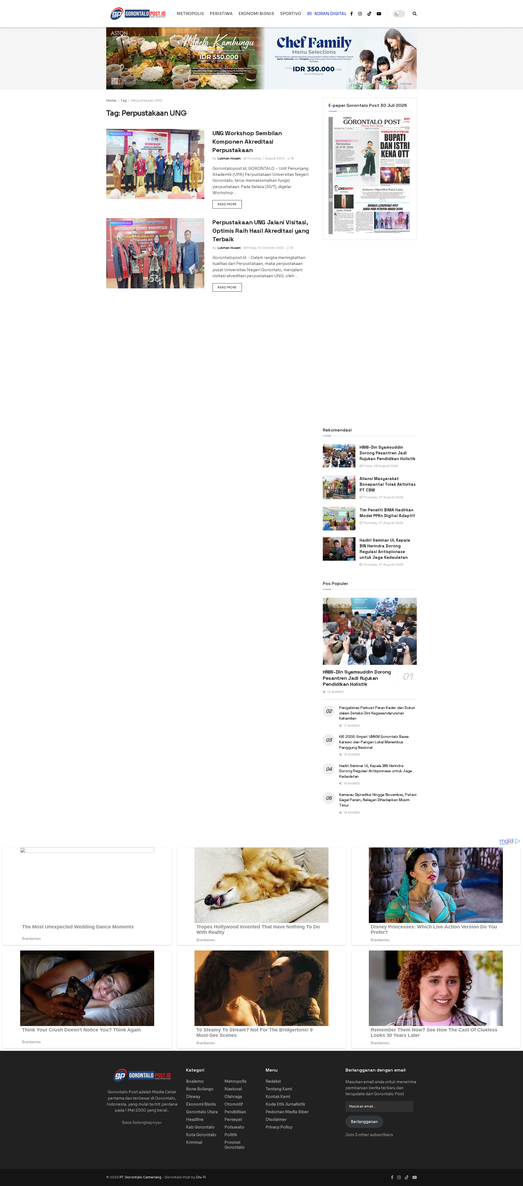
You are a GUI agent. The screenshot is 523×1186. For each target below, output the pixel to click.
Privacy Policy (279, 1127)
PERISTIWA (221, 13)
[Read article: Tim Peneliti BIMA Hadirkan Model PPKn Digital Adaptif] (339, 518)
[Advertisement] (370, 289)
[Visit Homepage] (137, 14)
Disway (193, 1096)
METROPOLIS (190, 13)
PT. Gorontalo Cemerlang (141, 1177)
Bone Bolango (200, 1089)
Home (111, 100)
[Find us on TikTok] (369, 14)
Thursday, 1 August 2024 (265, 158)
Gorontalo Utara (202, 1111)
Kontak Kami (278, 1096)
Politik (230, 1134)
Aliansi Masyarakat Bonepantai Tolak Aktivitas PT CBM (388, 484)
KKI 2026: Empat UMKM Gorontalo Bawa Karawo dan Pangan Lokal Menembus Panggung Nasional (374, 742)
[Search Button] (415, 13)
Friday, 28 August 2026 (380, 466)
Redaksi (273, 1081)
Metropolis (235, 1081)
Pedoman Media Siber (287, 1111)
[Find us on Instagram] (360, 14)
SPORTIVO (290, 13)
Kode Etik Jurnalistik (285, 1104)
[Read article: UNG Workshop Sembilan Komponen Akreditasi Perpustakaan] (155, 164)
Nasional (233, 1089)
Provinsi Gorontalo (234, 1145)
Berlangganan (364, 1121)
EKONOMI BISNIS (256, 13)
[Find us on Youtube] (379, 14)
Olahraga (233, 1096)
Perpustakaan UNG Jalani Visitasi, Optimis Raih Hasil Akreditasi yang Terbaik (260, 230)
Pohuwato (234, 1127)
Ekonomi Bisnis (201, 1104)
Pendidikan (120, 134)
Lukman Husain (229, 158)
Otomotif (233, 1104)
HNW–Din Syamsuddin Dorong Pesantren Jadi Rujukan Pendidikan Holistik (387, 453)
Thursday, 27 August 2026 (382, 497)
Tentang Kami (279, 1089)
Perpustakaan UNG (146, 100)
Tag (124, 100)
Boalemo (195, 1081)
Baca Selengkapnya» (142, 1122)
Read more (230, 204)
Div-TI (201, 1177)
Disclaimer (276, 1119)
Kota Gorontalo (201, 1134)
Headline (194, 1119)
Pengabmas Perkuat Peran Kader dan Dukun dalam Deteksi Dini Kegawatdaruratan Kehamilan (377, 713)
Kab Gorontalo (200, 1127)
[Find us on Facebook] (351, 14)
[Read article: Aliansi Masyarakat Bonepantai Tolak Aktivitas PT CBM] (339, 487)
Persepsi (233, 1119)
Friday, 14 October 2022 (265, 248)
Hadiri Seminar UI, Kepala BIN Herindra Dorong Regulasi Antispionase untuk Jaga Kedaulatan (375, 771)
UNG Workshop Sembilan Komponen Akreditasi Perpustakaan (247, 141)
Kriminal (194, 1142)
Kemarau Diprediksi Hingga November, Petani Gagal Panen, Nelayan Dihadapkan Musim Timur (377, 800)
